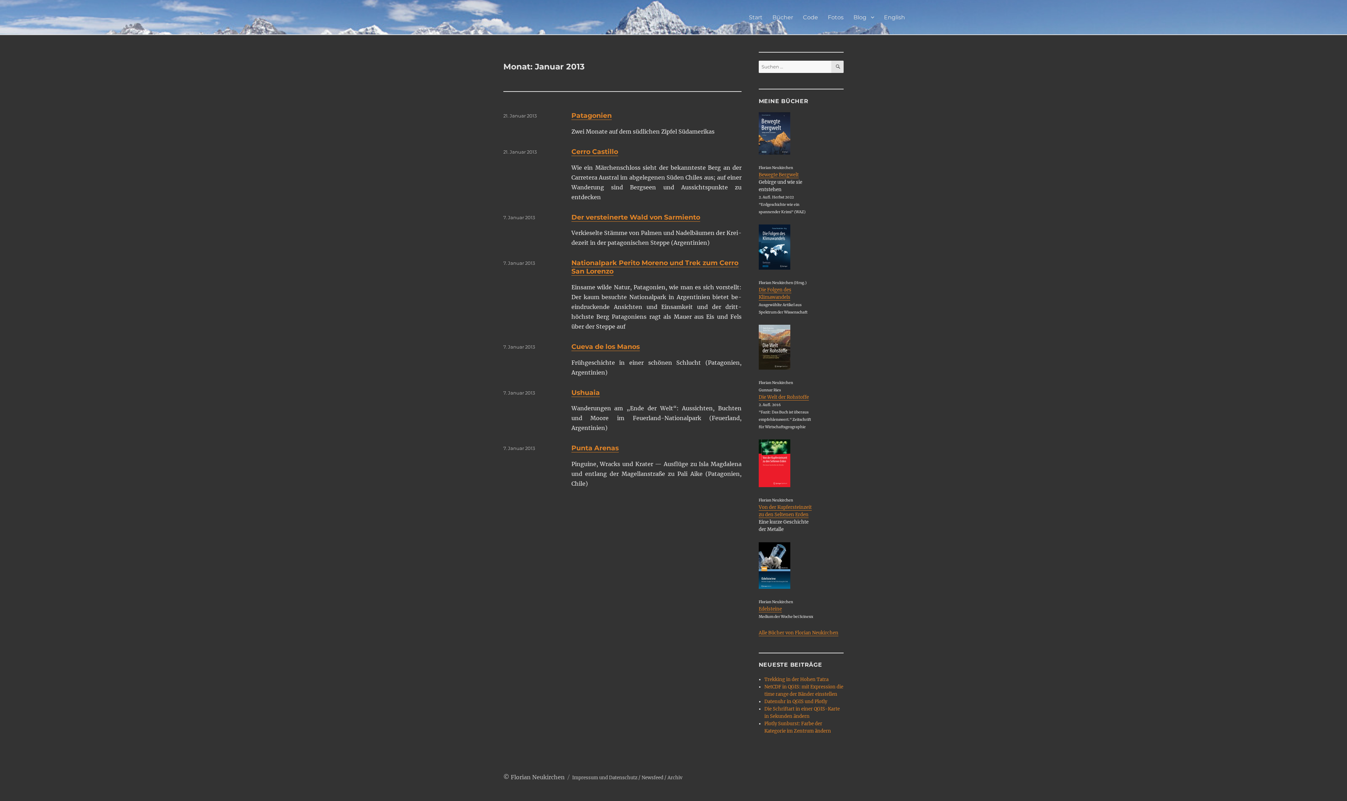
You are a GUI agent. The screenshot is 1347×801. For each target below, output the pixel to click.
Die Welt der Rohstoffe (784, 397)
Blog (859, 17)
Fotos (836, 17)
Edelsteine (770, 609)
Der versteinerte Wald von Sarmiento (635, 217)
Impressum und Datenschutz (604, 778)
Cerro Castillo (594, 152)
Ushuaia (585, 393)
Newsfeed (652, 778)
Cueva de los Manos (605, 347)
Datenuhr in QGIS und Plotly (795, 702)
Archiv (675, 778)
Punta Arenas (595, 448)
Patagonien (591, 116)
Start (756, 17)
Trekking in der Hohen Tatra (796, 679)
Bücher (782, 17)
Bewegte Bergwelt (779, 175)
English (894, 17)
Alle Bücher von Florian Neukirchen (798, 633)
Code (810, 17)
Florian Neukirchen (538, 777)
